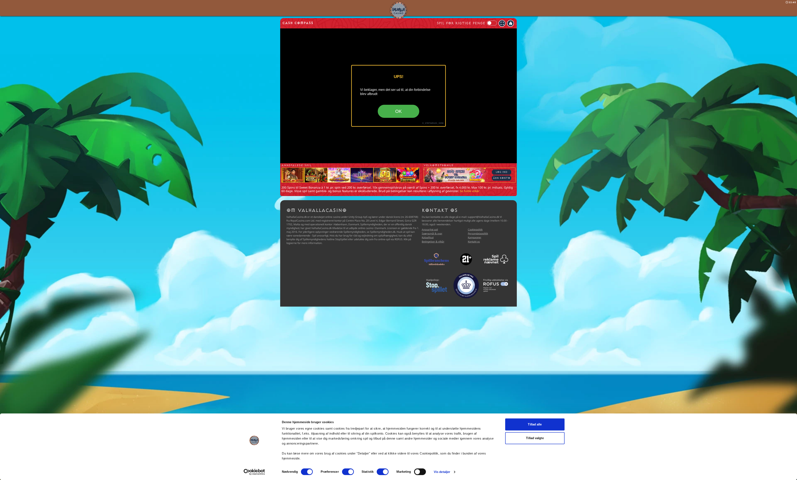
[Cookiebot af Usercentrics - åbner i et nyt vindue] (254, 472)
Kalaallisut (428, 237)
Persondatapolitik (478, 233)
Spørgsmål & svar (432, 233)
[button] (502, 23)
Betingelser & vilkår (433, 241)
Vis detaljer (442, 472)
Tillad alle (535, 424)
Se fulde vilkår (469, 191)
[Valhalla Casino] (398, 10)
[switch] (348, 471)
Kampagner (474, 237)
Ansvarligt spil (430, 229)
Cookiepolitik (475, 229)
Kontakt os (474, 241)
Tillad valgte (535, 438)
